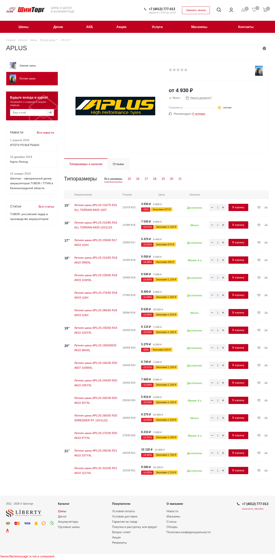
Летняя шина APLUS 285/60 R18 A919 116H (95, 313)
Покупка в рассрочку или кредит (134, 527)
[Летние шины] (259, 71)
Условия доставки (124, 516)
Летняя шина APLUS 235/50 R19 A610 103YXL (95, 330)
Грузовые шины (69, 527)
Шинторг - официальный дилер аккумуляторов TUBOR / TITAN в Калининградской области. (31, 183)
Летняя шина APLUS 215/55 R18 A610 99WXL (95, 260)
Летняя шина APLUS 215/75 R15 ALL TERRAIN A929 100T (95, 207)
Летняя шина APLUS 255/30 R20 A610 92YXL (95, 400)
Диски (62, 516)
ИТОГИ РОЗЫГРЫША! (24, 145)
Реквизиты (119, 542)
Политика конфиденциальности (188, 532)
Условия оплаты (123, 511)
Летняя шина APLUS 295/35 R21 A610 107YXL (95, 453)
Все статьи (46, 206)
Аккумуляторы (68, 521)
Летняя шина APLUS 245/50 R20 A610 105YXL (95, 383)
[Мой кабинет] (231, 9)
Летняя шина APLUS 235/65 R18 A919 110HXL (95, 278)
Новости (172, 511)
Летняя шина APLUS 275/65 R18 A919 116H (95, 295)
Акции (116, 537)
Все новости (45, 132)
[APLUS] (115, 105)
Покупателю (121, 503)
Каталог (63, 503)
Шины (62, 511)
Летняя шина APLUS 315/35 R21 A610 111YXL (95, 470)
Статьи (171, 521)
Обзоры (172, 527)
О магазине (174, 503)
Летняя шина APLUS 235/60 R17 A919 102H (95, 242)
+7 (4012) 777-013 (162, 9)
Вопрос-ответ (121, 532)
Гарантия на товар (124, 521)
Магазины (173, 516)
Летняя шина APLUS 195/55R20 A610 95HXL (95, 348)
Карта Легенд (19, 161)
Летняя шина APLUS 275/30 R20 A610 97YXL (95, 435)
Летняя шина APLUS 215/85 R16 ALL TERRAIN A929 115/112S (95, 225)
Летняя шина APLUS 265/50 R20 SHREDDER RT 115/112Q (95, 418)
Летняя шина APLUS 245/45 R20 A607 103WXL (95, 365)
